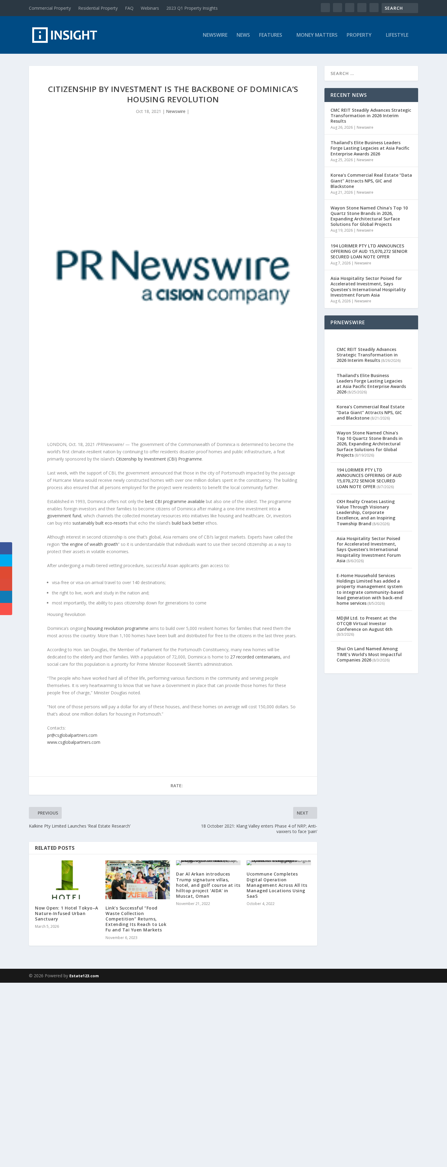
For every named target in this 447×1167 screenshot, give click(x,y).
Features (270, 35)
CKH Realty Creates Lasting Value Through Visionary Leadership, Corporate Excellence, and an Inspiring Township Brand (366, 512)
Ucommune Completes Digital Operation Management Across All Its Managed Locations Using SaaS (277, 885)
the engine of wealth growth (90, 544)
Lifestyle (397, 35)
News (243, 35)
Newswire (215, 35)
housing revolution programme (117, 628)
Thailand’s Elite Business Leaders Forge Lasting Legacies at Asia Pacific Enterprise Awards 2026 (370, 148)
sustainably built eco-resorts (100, 523)
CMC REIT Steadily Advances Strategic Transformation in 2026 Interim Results (371, 115)
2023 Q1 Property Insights (192, 8)
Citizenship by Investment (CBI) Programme (159, 459)
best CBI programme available (175, 501)
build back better (188, 523)
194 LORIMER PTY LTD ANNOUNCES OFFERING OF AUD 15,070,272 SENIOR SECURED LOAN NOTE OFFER (369, 251)
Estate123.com (84, 975)
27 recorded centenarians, (256, 657)
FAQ (129, 8)
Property (359, 35)
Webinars (150, 8)
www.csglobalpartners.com (73, 742)
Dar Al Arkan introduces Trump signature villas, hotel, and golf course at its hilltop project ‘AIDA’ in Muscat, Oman (208, 885)
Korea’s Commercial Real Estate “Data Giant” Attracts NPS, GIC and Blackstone (371, 180)
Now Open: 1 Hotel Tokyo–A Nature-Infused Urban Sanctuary (66, 913)
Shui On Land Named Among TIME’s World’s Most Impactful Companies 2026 (369, 654)
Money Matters (317, 35)
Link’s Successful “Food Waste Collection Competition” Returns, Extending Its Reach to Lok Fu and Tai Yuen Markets (136, 919)
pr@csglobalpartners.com (72, 735)
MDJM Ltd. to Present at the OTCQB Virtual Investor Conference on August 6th (367, 623)
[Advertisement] (182, 1074)
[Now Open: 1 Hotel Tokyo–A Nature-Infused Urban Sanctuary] (67, 879)
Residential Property (98, 8)
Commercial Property (50, 8)
